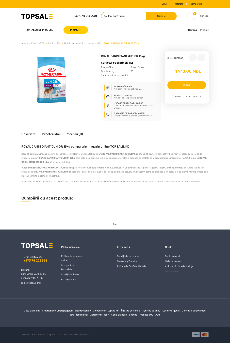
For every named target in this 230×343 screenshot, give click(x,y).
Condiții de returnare (128, 256)
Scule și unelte (119, 314)
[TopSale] (37, 16)
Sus (115, 224)
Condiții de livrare (70, 274)
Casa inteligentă (171, 310)
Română (192, 30)
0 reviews (177, 96)
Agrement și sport (99, 314)
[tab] (28, 135)
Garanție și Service (127, 261)
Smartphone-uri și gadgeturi (57, 310)
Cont (164, 4)
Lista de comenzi (174, 261)
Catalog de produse (40, 29)
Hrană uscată (93, 43)
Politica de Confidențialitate (131, 266)
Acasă (24, 43)
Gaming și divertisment (194, 310)
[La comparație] (201, 57)
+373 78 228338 (85, 16)
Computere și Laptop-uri (106, 310)
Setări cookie (171, 271)
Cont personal (172, 256)
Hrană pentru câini (73, 43)
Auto (157, 314)
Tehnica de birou (151, 310)
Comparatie (196, 4)
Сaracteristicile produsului (114, 75)
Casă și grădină (32, 310)
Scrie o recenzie (193, 96)
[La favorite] (193, 57)
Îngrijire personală (130, 310)
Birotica (133, 314)
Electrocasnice (83, 310)
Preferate (178, 4)
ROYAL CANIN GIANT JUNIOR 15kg (121, 43)
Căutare (161, 16)
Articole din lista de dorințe (179, 266)
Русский (204, 30)
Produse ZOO (38, 43)
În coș (186, 85)
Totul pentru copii (79, 314)
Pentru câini (54, 43)
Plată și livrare (68, 279)
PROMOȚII (75, 29)
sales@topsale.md (31, 282)
